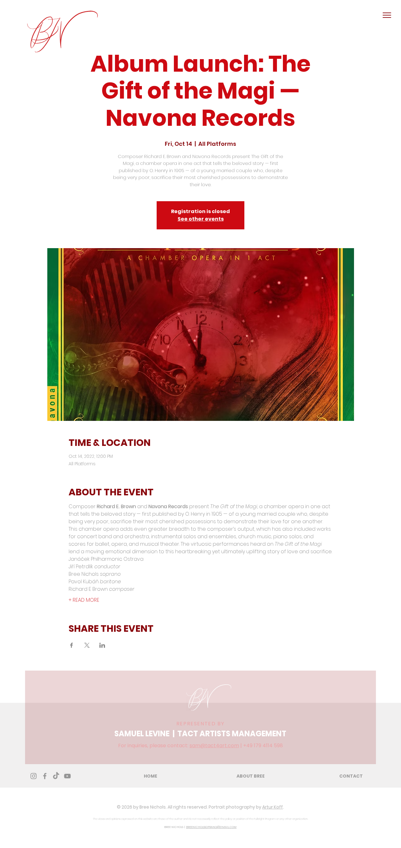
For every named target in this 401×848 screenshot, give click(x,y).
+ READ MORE (84, 600)
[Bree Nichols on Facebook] (45, 776)
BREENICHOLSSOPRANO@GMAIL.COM (211, 827)
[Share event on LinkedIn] (102, 645)
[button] (387, 15)
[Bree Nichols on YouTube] (67, 776)
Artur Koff (272, 807)
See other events (201, 218)
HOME (150, 776)
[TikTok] (56, 776)
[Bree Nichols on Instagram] (33, 776)
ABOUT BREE (251, 776)
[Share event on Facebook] (72, 645)
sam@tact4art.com (214, 745)
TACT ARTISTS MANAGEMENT (231, 733)
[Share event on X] (87, 645)
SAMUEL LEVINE (141, 733)
